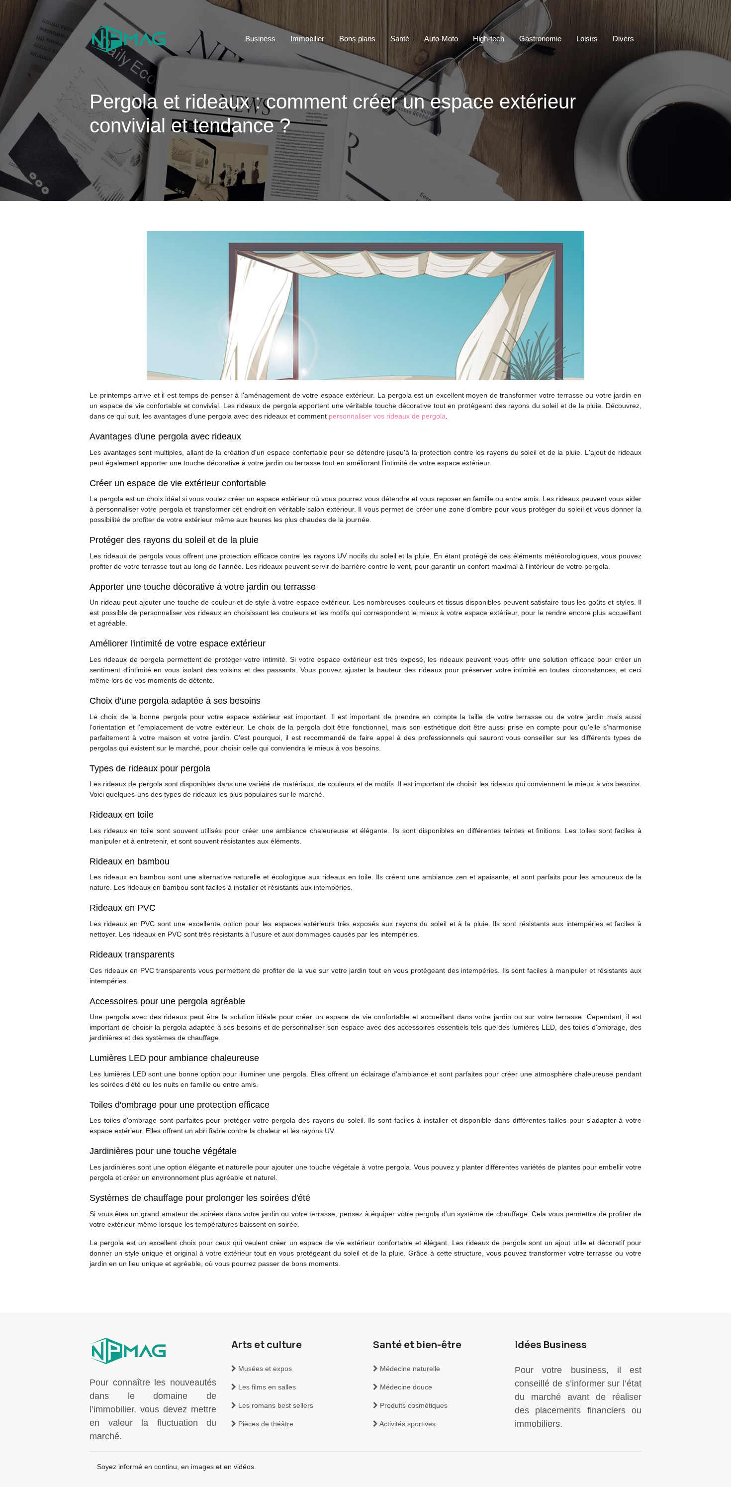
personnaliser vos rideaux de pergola (387, 416)
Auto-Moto (441, 38)
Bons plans (357, 38)
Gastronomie (540, 38)
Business (260, 38)
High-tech (488, 38)
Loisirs (587, 38)
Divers (623, 38)
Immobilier (307, 38)
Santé (399, 38)
